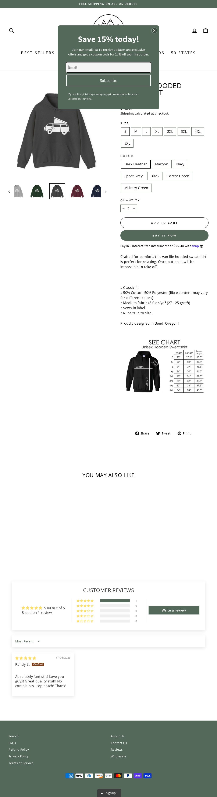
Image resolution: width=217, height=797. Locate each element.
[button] (154, 30)
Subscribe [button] (108, 80)
